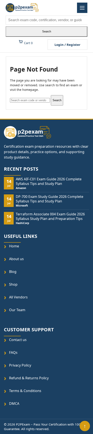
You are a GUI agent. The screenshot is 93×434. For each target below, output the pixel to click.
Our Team (17, 310)
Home (14, 246)
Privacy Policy (20, 365)
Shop (13, 284)
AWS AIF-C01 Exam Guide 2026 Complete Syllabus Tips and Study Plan (49, 181)
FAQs (13, 352)
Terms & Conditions (25, 390)
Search (46, 31)
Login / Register (67, 44)
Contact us (18, 339)
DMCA (14, 403)
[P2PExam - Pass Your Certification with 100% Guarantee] (22, 7)
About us (16, 259)
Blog (12, 271)
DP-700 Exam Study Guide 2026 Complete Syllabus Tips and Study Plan (49, 198)
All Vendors (18, 297)
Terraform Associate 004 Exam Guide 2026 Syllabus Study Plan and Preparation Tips (50, 216)
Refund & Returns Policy (29, 378)
